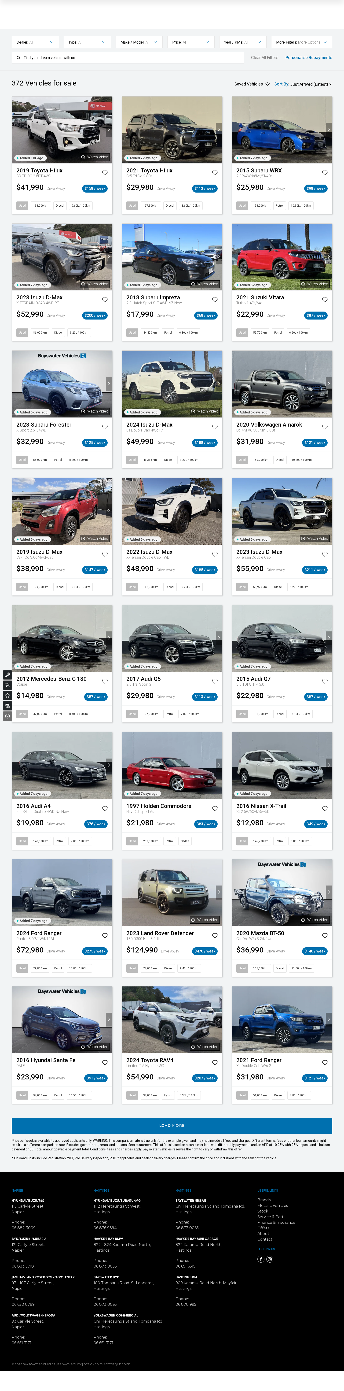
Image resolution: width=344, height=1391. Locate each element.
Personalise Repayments (308, 57)
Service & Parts (271, 1217)
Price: (177, 42)
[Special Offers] (7, 695)
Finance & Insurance (276, 1222)
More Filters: (286, 42)
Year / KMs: (233, 42)
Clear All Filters (264, 57)
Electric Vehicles (272, 1205)
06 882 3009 (24, 1228)
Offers (263, 1228)
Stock (262, 1211)
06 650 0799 (23, 1304)
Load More (172, 1126)
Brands (264, 1200)
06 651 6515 (185, 1266)
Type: (73, 42)
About (263, 1233)
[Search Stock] (7, 685)
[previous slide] (15, 130)
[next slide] (109, 130)
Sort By (281, 84)
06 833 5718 (23, 1266)
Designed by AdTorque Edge (107, 1364)
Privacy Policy (69, 1364)
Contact (264, 1239)
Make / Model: (132, 42)
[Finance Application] (7, 705)
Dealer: (22, 42)
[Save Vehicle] (105, 174)
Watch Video (97, 157)
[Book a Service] (7, 675)
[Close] (7, 716)
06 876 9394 (105, 1228)
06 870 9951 (187, 1304)
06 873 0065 (105, 1304)
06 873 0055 (105, 1266)
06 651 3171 (21, 1343)
